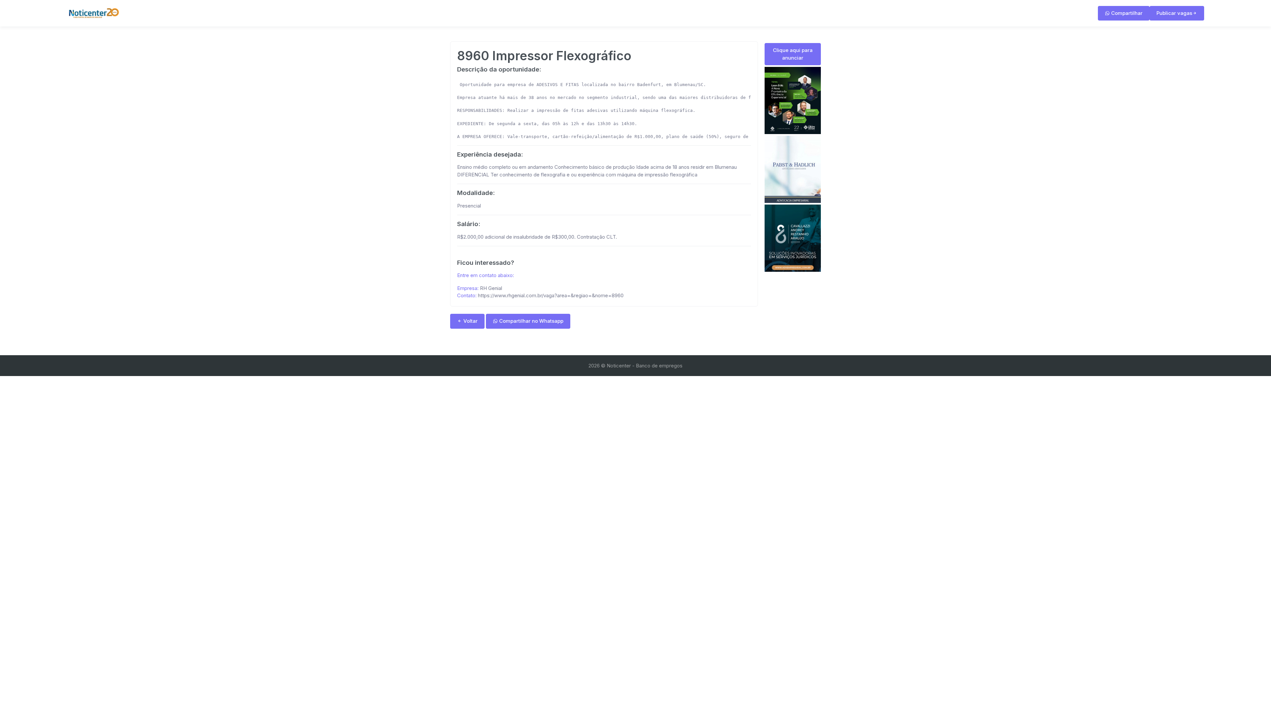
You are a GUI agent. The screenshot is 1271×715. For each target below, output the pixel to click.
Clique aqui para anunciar (793, 54)
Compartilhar (1126, 13)
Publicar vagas (1174, 13)
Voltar (470, 321)
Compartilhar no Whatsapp (530, 321)
